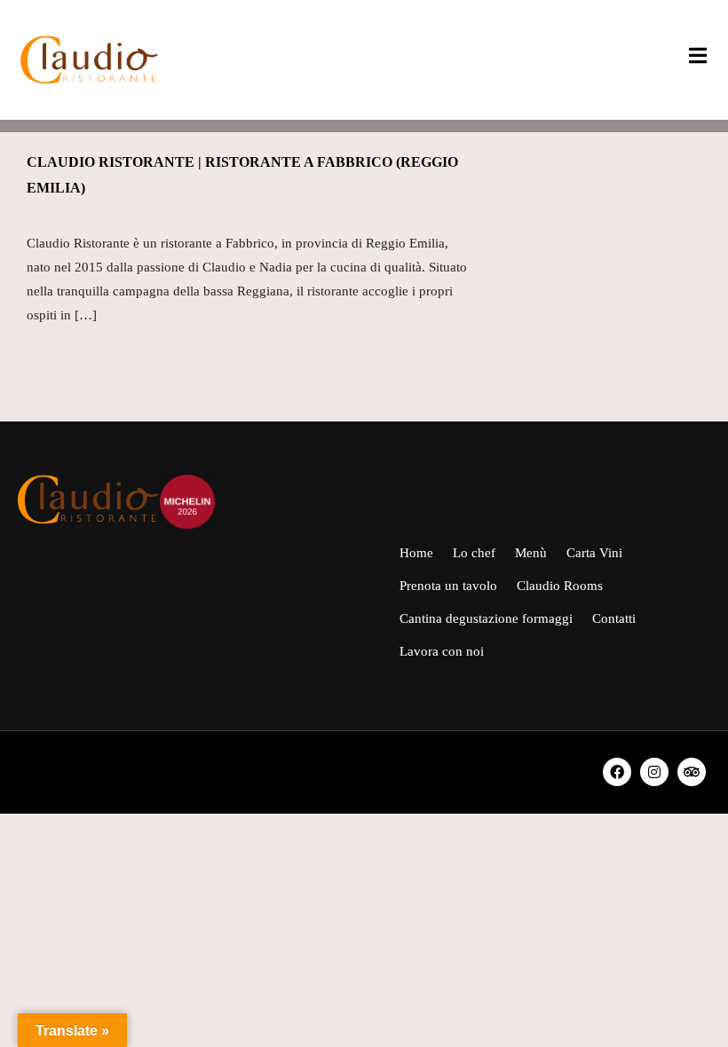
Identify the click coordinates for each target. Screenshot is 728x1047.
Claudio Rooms (560, 586)
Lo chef (474, 553)
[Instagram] (654, 772)
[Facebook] (617, 772)
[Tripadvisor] (691, 772)
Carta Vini (594, 553)
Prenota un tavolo (448, 586)
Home (416, 553)
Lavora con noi (442, 651)
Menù (531, 553)
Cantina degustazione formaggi (486, 618)
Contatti (614, 618)
